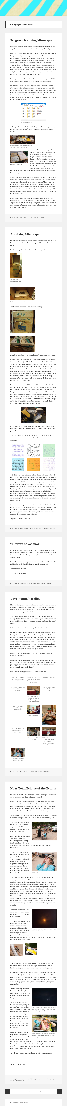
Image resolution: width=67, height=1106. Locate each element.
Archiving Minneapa (25, 234)
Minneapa (41, 217)
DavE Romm (38, 771)
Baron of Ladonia (48, 635)
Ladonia (44, 771)
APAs (12, 245)
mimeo (36, 373)
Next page (59, 1091)
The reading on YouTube (18, 573)
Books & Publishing (26, 583)
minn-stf (36, 217)
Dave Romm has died (25, 599)
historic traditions (49, 665)
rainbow (12, 1080)
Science (33, 1079)
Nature (23, 1079)
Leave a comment (16, 219)
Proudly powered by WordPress (19, 1102)
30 (41, 1091)
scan (41, 528)
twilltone (16, 376)
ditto (45, 373)
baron (32, 771)
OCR (38, 528)
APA (32, 217)
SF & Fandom (24, 217)
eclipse (48, 1079)
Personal (28, 1079)
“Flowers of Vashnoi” (25, 544)
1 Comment (20, 1080)
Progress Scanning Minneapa (31, 40)
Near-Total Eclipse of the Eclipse (33, 788)
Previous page (7, 1091)
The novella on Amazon (18, 569)
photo (48, 771)
